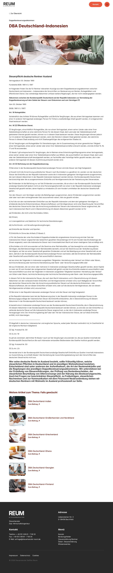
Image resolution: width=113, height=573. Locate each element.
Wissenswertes (64, 544)
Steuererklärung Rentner (68, 539)
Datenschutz (25, 556)
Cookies (35, 556)
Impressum (13, 556)
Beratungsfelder (64, 537)
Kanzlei (61, 534)
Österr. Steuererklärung (67, 542)
